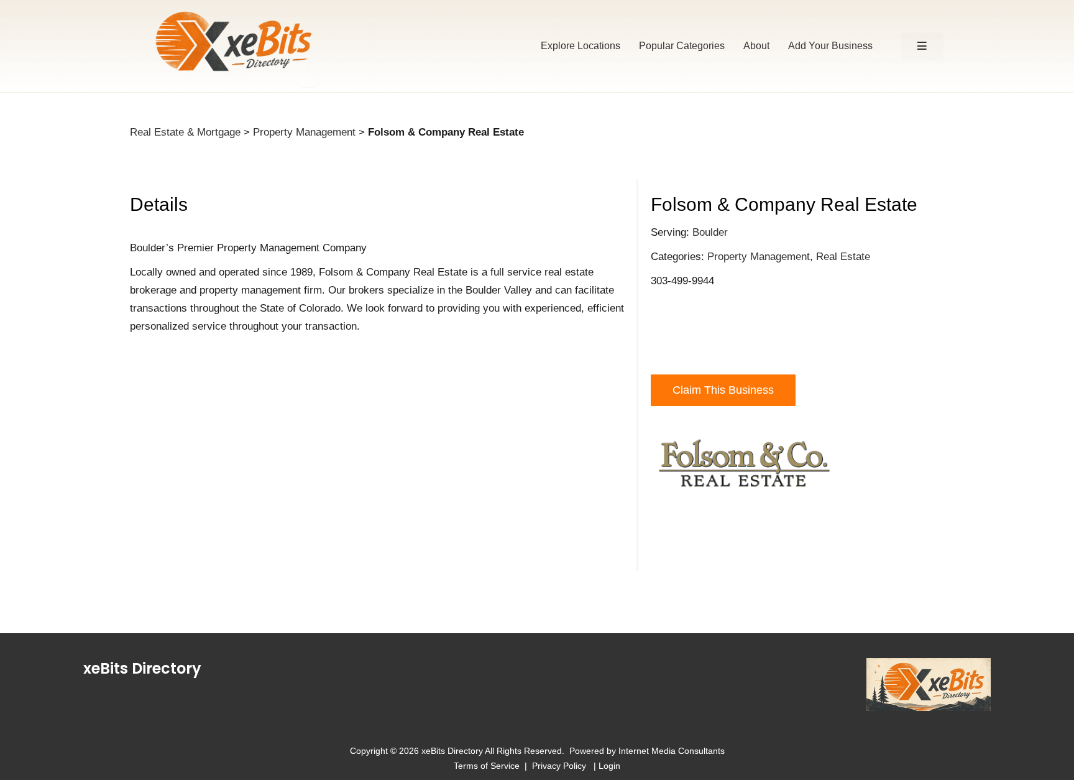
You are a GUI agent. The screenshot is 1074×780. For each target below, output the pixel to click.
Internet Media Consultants (671, 751)
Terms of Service (487, 766)
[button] (922, 46)
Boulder (710, 232)
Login (609, 766)
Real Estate (843, 256)
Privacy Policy (561, 766)
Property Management (304, 132)
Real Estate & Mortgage (185, 132)
